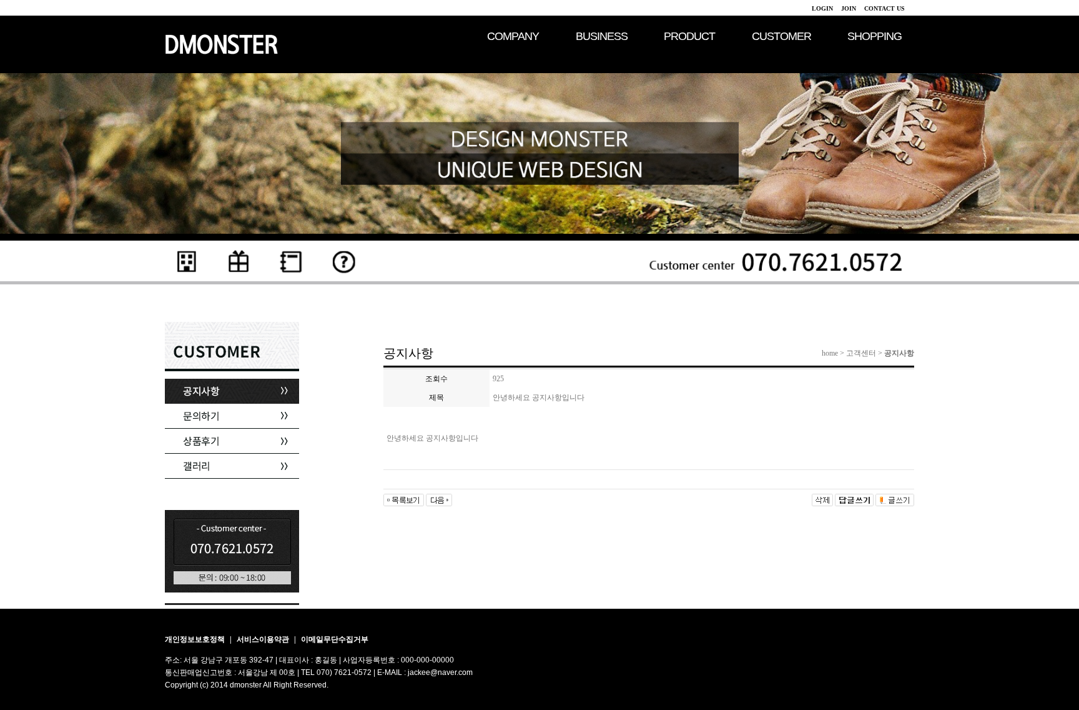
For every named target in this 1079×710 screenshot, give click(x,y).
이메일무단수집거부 (334, 639)
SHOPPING (874, 36)
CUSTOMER (781, 36)
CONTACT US (884, 8)
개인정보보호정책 (196, 639)
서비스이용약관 (264, 639)
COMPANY (513, 36)
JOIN (848, 8)
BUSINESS (602, 36)
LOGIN (822, 8)
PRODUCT (689, 36)
